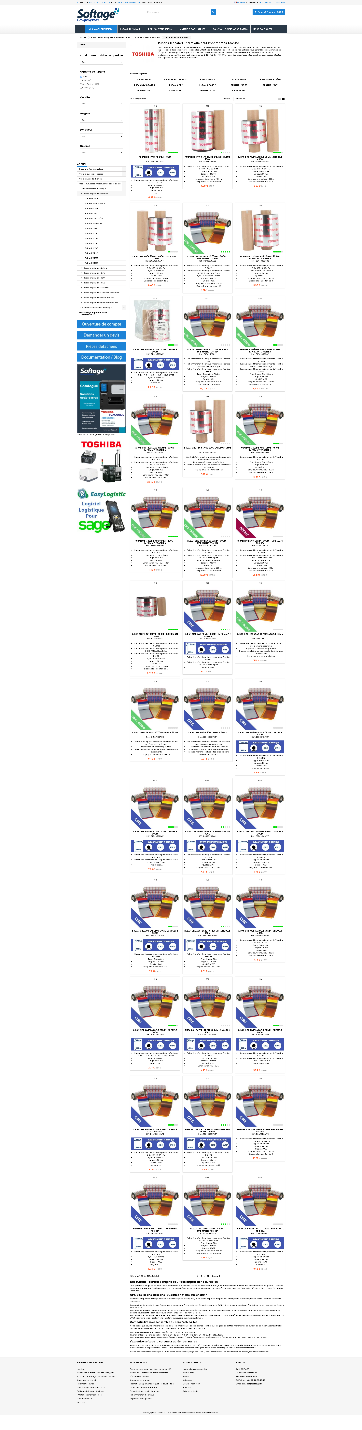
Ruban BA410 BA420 (94, 223)
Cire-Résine (90, 84)
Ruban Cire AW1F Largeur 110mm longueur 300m (154, 350)
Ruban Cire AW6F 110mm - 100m (155, 157)
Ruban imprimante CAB (94, 282)
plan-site (81, 1402)
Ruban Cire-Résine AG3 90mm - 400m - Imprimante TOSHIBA (260, 257)
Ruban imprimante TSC (94, 278)
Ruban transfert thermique (94, 188)
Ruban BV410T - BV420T (95, 203)
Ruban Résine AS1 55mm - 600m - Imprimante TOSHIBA (260, 542)
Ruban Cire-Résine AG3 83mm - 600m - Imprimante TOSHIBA (207, 542)
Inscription (280, 2)
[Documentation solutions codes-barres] (101, 357)
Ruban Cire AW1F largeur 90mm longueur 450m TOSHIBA (207, 1130)
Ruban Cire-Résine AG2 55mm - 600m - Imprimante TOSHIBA (207, 257)
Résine (88, 87)
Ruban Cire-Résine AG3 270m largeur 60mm (207, 447)
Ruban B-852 (91, 228)
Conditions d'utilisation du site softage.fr (95, 1372)
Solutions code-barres (90, 179)
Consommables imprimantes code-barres (100, 183)
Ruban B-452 (91, 213)
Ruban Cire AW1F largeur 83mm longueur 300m (155, 1031)
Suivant (217, 1276)
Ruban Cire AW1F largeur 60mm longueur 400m (260, 158)
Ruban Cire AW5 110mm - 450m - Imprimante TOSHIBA (155, 1229)
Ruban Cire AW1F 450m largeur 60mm (207, 732)
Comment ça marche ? (141, 1380)
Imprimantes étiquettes (91, 169)
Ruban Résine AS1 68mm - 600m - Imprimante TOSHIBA (155, 635)
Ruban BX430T (91, 263)
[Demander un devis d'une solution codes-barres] (101, 335)
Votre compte (192, 1362)
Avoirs (186, 1376)
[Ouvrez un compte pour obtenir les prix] (101, 324)
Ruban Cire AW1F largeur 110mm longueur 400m (207, 158)
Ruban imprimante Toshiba (96, 193)
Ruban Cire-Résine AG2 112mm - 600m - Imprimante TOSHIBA (207, 350)
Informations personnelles (195, 1369)
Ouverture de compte (87, 1380)
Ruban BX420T (91, 258)
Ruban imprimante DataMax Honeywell (101, 292)
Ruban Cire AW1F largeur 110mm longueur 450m (260, 733)
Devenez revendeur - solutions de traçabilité (150, 1369)
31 (208, 1276)
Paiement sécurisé (85, 1383)
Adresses (187, 1380)
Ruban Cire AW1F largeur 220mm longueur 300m (207, 932)
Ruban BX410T (91, 253)
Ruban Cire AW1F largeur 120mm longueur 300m (207, 832)
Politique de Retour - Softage (90, 1391)
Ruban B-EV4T (91, 208)
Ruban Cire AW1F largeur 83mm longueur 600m (260, 1031)
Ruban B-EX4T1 (91, 243)
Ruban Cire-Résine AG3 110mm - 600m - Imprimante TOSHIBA (155, 448)
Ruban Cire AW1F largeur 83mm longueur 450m (207, 1031)
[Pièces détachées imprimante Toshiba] (101, 346)
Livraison (81, 1369)
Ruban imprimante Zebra (95, 268)
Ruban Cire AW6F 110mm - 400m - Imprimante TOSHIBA (207, 1229)
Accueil (82, 164)
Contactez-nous (84, 1398)
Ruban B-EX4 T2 (92, 233)
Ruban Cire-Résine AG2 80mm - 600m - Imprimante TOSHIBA (260, 350)
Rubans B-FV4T (92, 198)
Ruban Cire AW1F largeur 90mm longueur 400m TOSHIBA (154, 1130)
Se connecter (265, 2)
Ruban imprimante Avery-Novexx (99, 297)
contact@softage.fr (126, 2)
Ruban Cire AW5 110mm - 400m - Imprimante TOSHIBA (260, 1130)
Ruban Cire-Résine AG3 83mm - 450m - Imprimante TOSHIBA (155, 542)
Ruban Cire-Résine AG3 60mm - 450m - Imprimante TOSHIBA (260, 448)
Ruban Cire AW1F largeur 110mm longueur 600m (154, 832)
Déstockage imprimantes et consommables (93, 313)
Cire (86, 80)
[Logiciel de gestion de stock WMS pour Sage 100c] (101, 511)
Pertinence (255, 99)
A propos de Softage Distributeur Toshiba (96, 1376)
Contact (242, 1362)
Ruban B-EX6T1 (91, 248)
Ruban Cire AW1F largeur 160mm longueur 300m (260, 832)
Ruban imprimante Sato (94, 273)
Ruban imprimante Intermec (96, 287)
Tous (84, 77)
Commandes (189, 1372)
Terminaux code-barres (91, 174)
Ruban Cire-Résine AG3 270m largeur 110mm (260, 634)
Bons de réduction (191, 1383)
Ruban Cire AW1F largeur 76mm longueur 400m (260, 932)
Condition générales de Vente (91, 1387)
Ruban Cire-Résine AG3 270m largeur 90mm (155, 732)
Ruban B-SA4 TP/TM (94, 218)
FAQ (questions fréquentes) (90, 1395)
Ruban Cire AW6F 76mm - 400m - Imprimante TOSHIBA (155, 257)
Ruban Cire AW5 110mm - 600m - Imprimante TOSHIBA (207, 635)
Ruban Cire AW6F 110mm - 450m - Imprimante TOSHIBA (260, 1229)
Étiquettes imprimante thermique (97, 307)
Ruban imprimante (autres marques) (101, 302)
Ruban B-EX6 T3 (92, 238)
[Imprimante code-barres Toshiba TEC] (101, 461)
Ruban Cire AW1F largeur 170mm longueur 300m (155, 932)
